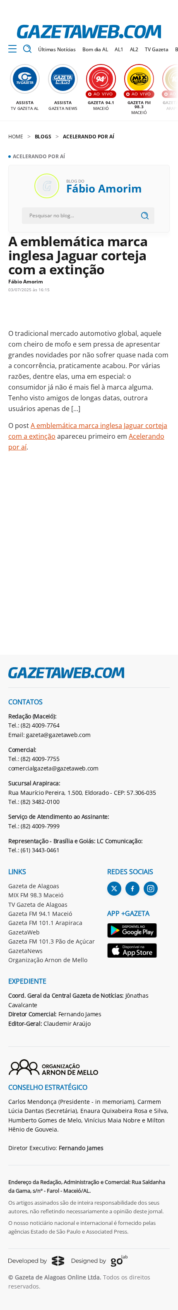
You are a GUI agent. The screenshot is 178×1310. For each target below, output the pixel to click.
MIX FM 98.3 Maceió (35, 895)
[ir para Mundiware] (36, 1260)
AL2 (134, 49)
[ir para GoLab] (99, 1261)
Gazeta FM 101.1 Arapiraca (45, 923)
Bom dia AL (95, 49)
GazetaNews (25, 951)
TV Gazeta (156, 49)
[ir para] (132, 931)
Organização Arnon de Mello (47, 960)
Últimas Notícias (57, 49)
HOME (15, 136)
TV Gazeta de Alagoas (37, 904)
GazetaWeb (24, 932)
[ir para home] (89, 31)
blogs (43, 136)
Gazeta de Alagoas (33, 886)
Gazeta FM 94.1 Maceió (40, 914)
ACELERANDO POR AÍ (88, 136)
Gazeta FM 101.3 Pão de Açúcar (51, 941)
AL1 (119, 49)
